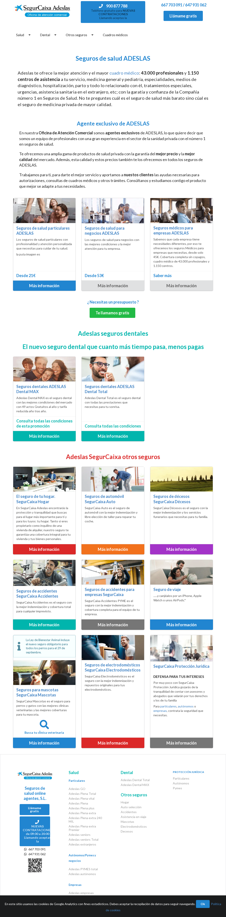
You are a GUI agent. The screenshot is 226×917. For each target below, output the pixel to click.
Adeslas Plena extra (82, 813)
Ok (203, 904)
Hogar (125, 802)
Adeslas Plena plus (81, 808)
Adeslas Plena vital (81, 798)
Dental (45, 35)
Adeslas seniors (79, 834)
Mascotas (127, 821)
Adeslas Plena (78, 803)
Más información (44, 285)
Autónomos (181, 783)
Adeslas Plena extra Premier (82, 828)
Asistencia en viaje (133, 817)
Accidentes (129, 812)
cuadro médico (124, 72)
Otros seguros (76, 35)
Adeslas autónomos (82, 874)
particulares (168, 706)
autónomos (186, 706)
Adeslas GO (77, 789)
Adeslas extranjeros (82, 844)
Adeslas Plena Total (82, 793)
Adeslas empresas (81, 893)
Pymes (177, 788)
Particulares (181, 778)
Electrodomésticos (134, 826)
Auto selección (131, 807)
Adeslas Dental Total (135, 780)
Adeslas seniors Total (83, 839)
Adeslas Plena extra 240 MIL (85, 819)
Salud (20, 35)
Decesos (127, 831)
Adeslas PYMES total (83, 869)
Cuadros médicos (115, 35)
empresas (160, 711)
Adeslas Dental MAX (135, 785)
